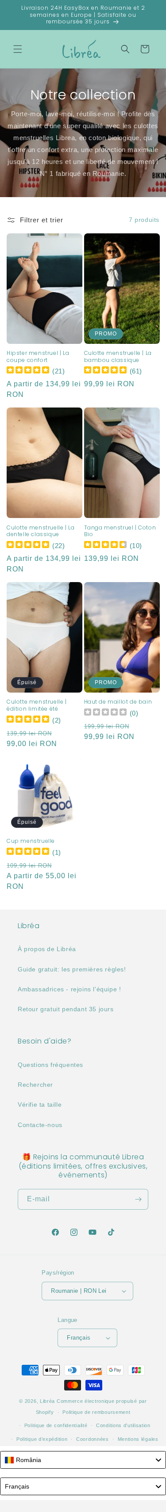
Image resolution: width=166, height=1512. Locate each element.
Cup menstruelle (31, 841)
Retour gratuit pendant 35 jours (66, 1009)
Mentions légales (138, 1439)
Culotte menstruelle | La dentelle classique (40, 531)
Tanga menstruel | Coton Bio (120, 531)
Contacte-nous (40, 1124)
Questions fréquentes (50, 1064)
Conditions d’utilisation (123, 1425)
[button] (17, 49)
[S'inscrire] (138, 1199)
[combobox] (83, 1460)
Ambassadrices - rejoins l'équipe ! (69, 989)
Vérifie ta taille (40, 1104)
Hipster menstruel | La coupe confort (38, 356)
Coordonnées (92, 1439)
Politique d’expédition (41, 1439)
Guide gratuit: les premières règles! (72, 969)
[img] (28, 371)
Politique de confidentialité (56, 1425)
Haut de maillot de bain (118, 701)
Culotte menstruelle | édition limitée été (37, 705)
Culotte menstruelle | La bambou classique (118, 356)
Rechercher (35, 1084)
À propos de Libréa (47, 948)
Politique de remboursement (96, 1412)
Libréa (47, 1401)
